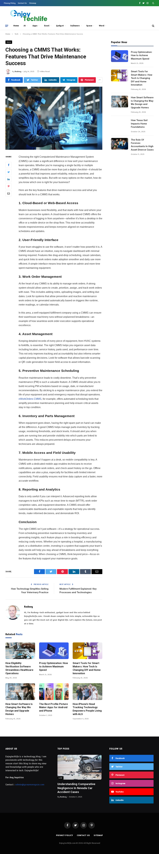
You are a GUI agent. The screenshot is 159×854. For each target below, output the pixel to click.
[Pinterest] (8, 186)
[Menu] (6, 25)
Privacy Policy (10, 3)
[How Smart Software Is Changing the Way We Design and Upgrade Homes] (20, 691)
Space (89, 25)
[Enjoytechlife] (28, 15)
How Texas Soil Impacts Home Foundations (139, 123)
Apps (34, 25)
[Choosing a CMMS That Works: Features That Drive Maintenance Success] (53, 118)
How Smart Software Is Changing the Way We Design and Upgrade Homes (19, 709)
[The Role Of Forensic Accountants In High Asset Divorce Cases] (119, 144)
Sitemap (32, 3)
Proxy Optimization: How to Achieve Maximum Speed (53, 666)
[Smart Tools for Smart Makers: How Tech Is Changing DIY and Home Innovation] (87, 650)
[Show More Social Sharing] (99, 80)
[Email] (8, 193)
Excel (46, 25)
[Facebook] (8, 165)
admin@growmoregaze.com (29, 784)
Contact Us (22, 3)
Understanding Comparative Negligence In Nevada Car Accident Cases (76, 788)
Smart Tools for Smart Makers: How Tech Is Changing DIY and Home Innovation (87, 668)
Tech (9, 42)
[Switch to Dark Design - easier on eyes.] (153, 3)
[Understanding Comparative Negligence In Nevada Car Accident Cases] (79, 767)
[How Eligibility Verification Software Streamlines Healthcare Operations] (20, 650)
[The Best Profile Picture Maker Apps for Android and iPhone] (54, 691)
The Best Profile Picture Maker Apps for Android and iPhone (53, 707)
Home (16, 25)
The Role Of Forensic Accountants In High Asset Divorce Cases (142, 144)
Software (75, 25)
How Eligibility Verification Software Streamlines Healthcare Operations (19, 668)
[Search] (152, 25)
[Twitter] (8, 172)
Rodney (18, 71)
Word (101, 25)
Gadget (60, 25)
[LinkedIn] (8, 179)
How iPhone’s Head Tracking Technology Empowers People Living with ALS (87, 709)
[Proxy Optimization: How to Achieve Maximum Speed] (54, 650)
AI (25, 25)
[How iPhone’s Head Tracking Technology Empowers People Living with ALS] (87, 691)
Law (60, 778)
